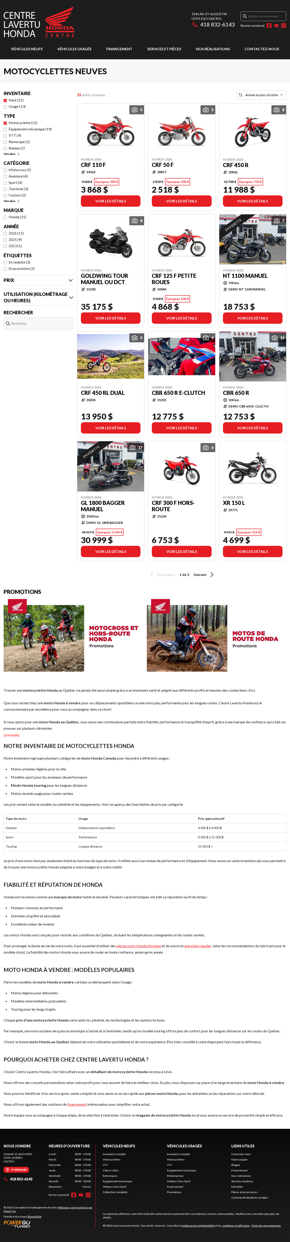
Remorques (110, 1175)
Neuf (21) (16, 100)
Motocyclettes (112, 1159)
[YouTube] (276, 25)
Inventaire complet (114, 1154)
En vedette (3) (19, 262)
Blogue (235, 1165)
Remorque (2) (19, 141)
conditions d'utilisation (236, 1225)
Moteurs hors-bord (114, 1186)
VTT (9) (15, 135)
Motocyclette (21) (23, 122)
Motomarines (175, 1175)
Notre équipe (239, 1159)
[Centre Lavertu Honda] (39, 22)
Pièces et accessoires (244, 1192)
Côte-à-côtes (111, 1170)
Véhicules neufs (27, 49)
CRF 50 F (163, 165)
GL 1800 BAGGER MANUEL (103, 506)
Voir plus (9, 154)
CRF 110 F (93, 165)
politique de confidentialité (198, 1225)
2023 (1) (15, 246)
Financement (119, 49)
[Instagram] (283, 25)
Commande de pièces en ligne (249, 1197)
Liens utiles (242, 1146)
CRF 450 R (236, 165)
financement (77, 1104)
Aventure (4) (18, 176)
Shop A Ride (34, 1216)
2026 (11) (16, 233)
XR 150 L (234, 503)
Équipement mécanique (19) (30, 129)
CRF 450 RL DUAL (103, 393)
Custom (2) (17, 195)
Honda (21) (17, 217)
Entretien (237, 1186)
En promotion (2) (22, 268)
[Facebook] (269, 25)
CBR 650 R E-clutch (178, 393)
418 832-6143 (217, 24)
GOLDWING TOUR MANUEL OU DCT (104, 279)
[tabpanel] (70, 1170)
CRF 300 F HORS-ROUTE (173, 506)
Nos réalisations (213, 49)
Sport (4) (15, 182)
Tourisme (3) (18, 189)
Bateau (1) (17, 148)
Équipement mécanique (117, 1181)
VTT (105, 1165)
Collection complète (115, 1192)
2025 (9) (15, 239)
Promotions (174, 1192)
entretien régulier (197, 946)
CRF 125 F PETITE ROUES (174, 279)
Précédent (166, 574)
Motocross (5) (20, 170)
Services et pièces (164, 49)
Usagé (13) (17, 106)
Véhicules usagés (74, 49)
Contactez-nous (262, 49)
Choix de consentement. (266, 1225)
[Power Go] (49, 1224)
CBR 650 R (236, 393)
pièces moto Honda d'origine (138, 946)
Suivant (200, 574)
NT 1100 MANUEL (245, 276)
